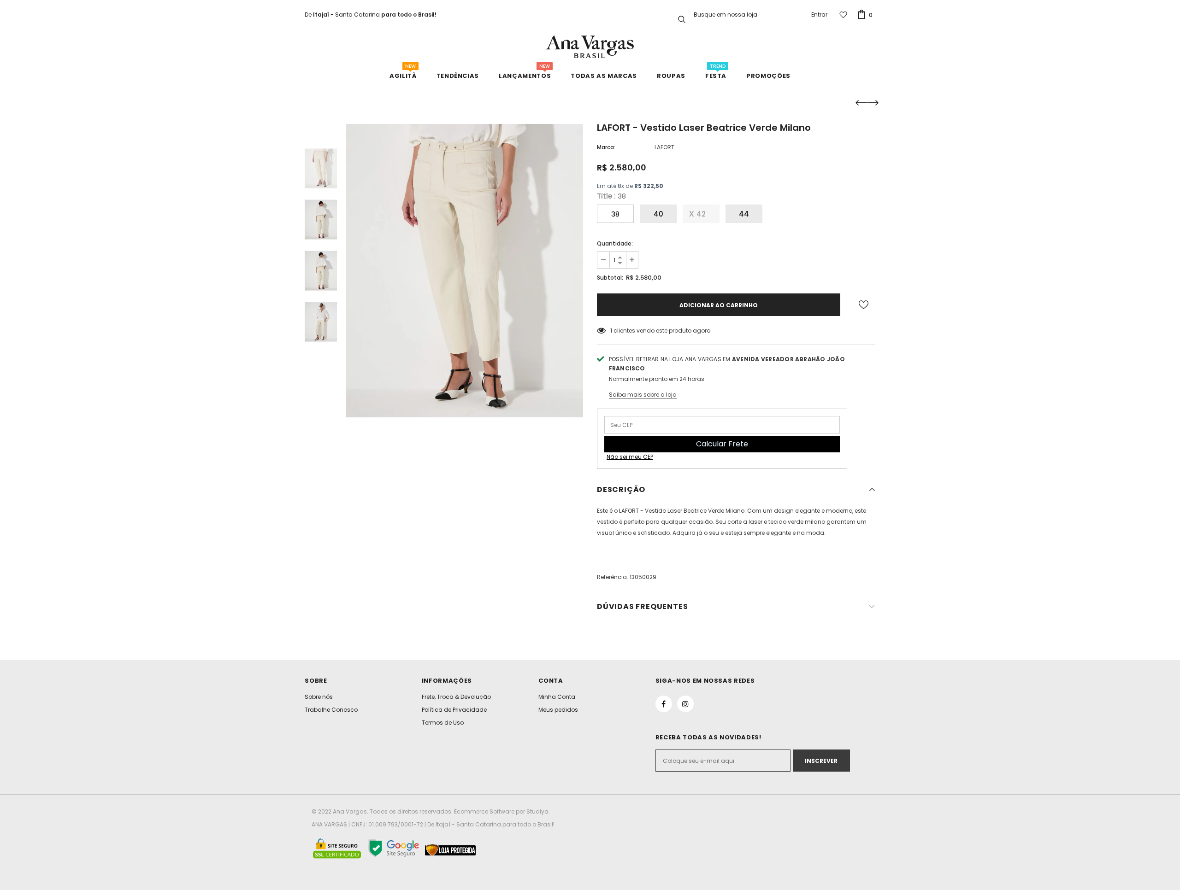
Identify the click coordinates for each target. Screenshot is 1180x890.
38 (615, 214)
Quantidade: (615, 243)
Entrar (819, 14)
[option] (464, 270)
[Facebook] (663, 704)
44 (744, 214)
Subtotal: (610, 277)
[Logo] (590, 46)
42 (701, 214)
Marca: (606, 147)
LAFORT (664, 147)
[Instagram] (685, 704)
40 (658, 214)
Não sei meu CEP (630, 457)
